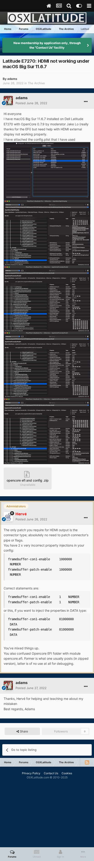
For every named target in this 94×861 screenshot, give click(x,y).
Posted (31, 103)
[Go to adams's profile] (8, 100)
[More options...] (85, 101)
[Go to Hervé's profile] (8, 516)
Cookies (67, 773)
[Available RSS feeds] (87, 762)
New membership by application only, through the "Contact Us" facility (47, 45)
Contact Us (51, 773)
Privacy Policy (31, 773)
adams (12, 79)
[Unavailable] (47, 171)
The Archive (36, 83)
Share (23, 731)
